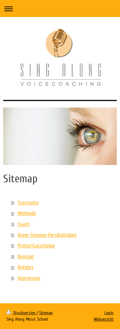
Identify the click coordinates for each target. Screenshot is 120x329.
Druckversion (24, 313)
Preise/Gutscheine (36, 245)
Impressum (29, 278)
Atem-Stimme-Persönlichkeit (47, 235)
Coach (23, 224)
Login (109, 313)
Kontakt (26, 256)
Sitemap (46, 313)
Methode (27, 213)
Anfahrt (26, 267)
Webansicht (104, 319)
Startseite (28, 202)
